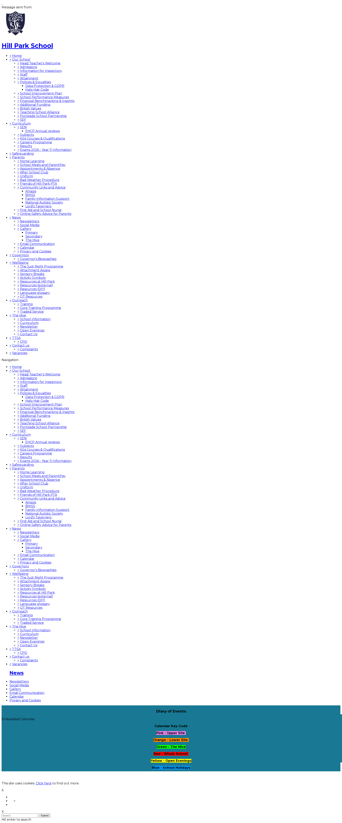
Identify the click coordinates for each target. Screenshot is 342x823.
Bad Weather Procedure (39, 180)
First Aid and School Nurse (41, 210)
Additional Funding (35, 105)
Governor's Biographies (38, 259)
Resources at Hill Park (37, 281)
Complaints (29, 349)
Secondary (33, 236)
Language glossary (35, 293)
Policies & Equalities (35, 82)
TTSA (16, 338)
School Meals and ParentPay (43, 165)
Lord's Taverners (38, 206)
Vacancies (19, 353)
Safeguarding (23, 153)
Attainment (29, 78)
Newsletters (29, 221)
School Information (35, 319)
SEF (23, 120)
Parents (18, 157)
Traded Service (32, 311)
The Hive (32, 240)
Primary (31, 232)
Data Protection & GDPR (44, 86)
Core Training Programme (40, 308)
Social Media (29, 225)
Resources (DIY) (32, 289)
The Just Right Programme (41, 266)
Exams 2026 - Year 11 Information (45, 150)
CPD (23, 342)
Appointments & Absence (40, 169)
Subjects (27, 135)
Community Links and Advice (43, 187)
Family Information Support (47, 199)
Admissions (28, 67)
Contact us (20, 345)
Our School (21, 59)
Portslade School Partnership (43, 116)
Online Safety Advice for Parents (45, 214)
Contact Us (28, 334)
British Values (30, 108)
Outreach (20, 300)
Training (26, 304)
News (16, 217)
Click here (44, 783)
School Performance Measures (44, 97)
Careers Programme (36, 142)
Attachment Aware (35, 270)
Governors (20, 255)
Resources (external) (36, 285)
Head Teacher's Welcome (40, 63)
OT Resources (31, 296)
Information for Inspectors (41, 71)
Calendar (27, 248)
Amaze (30, 191)
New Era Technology (62, 776)
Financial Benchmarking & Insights (47, 101)
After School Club (34, 172)
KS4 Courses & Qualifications (42, 138)
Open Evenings (32, 330)
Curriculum (21, 123)
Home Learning (32, 161)
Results (26, 146)
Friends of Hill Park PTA (38, 184)
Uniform (26, 176)
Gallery (25, 229)
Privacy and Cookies (35, 251)
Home (17, 56)
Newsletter (29, 327)
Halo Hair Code (37, 89)
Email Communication (37, 244)
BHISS (30, 195)
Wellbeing (20, 263)
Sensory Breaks (32, 274)
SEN (23, 127)
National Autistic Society (44, 202)
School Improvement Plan (41, 93)
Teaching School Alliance (40, 112)
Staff (24, 74)
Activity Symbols (33, 278)
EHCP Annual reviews (42, 131)
